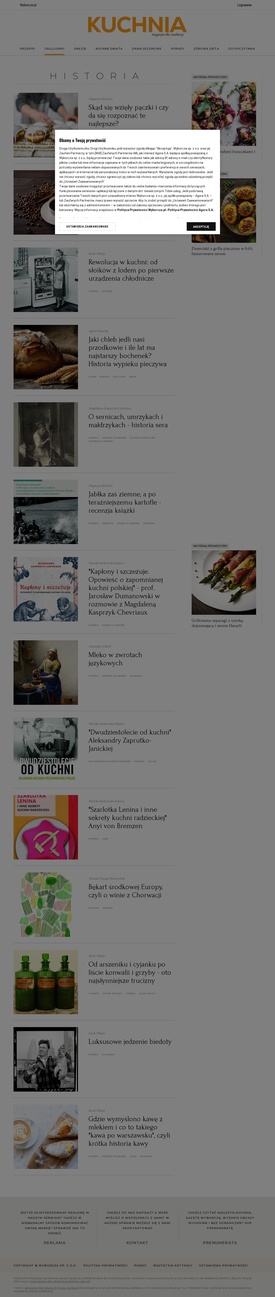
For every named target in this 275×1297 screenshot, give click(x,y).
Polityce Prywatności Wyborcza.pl (141, 210)
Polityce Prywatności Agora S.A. (191, 210)
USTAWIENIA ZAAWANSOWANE (87, 226)
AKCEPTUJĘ (201, 226)
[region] (137, 182)
